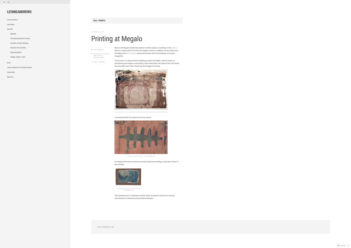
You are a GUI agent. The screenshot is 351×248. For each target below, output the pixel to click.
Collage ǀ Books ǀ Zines (18, 57)
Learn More (10, 24)
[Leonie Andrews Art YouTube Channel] (29, 85)
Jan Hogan (132, 53)
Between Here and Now (18, 48)
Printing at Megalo (116, 38)
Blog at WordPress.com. (105, 227)
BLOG (9, 63)
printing (96, 57)
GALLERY (10, 29)
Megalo (100, 56)
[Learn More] (14, 85)
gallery (174, 48)
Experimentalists (16, 52)
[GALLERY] (19, 85)
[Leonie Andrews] (9, 85)
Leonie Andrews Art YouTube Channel (19, 67)
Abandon (13, 34)
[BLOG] (24, 85)
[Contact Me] (34, 85)
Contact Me (11, 72)
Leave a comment (99, 62)
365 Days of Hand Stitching (19, 43)
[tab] (4, 2)
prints (102, 57)
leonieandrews (19, 12)
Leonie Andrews (12, 20)
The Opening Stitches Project (20, 38)
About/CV (10, 77)
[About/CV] (39, 85)
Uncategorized (99, 49)
